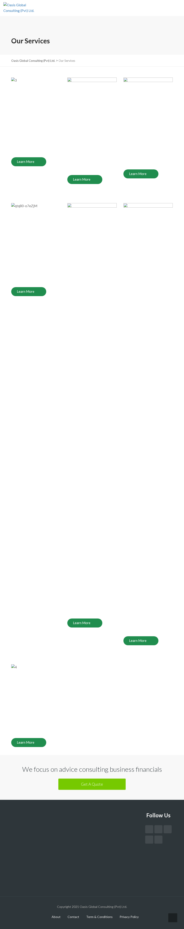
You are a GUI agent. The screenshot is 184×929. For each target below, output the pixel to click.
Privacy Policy (129, 917)
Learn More (25, 162)
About (56, 917)
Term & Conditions (99, 917)
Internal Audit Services (37, 845)
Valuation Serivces (34, 834)
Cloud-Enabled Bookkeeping (41, 823)
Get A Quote (92, 783)
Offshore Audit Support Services (44, 829)
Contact (73, 917)
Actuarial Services (33, 840)
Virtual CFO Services (35, 817)
